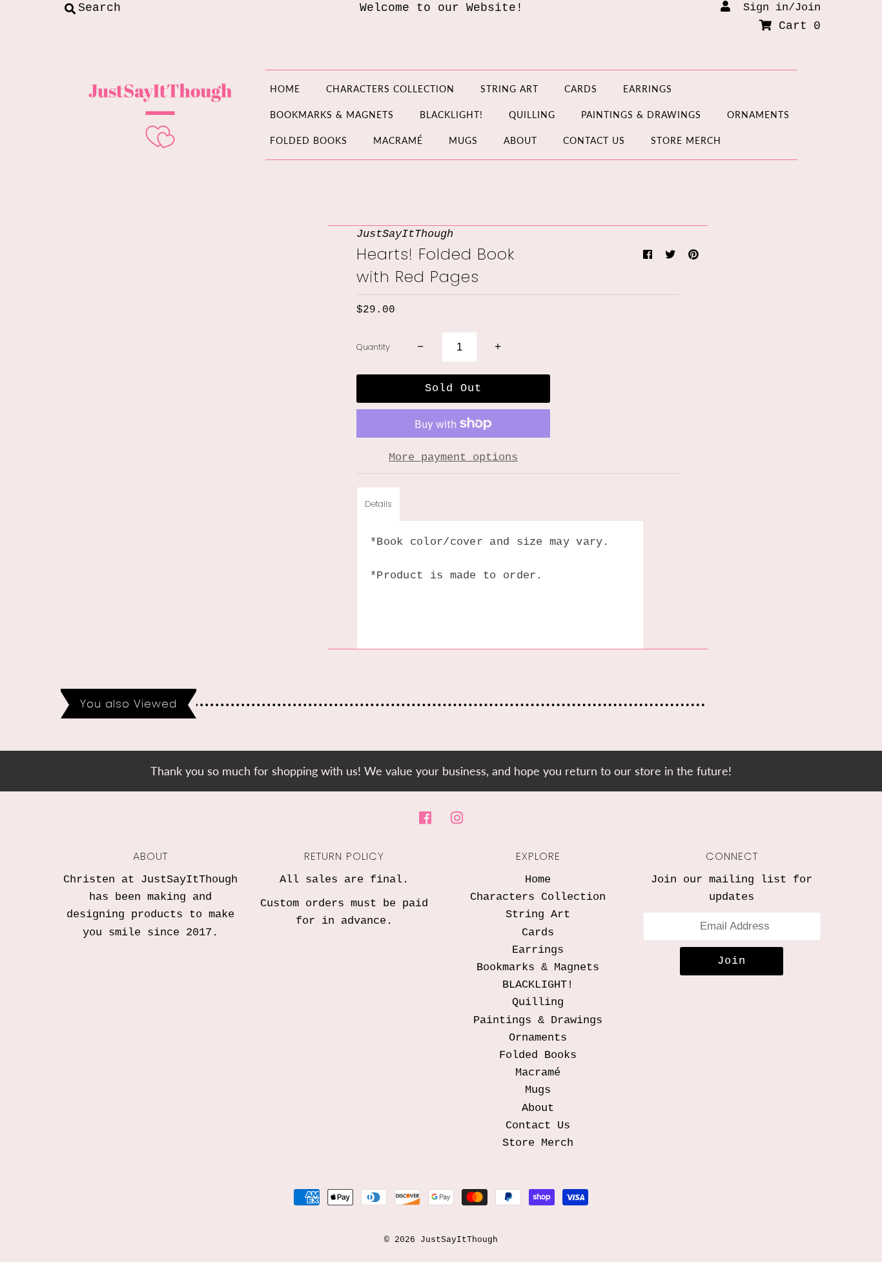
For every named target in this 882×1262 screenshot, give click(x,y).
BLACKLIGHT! (451, 114)
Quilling (532, 114)
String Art (509, 88)
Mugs (463, 140)
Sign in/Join (775, 7)
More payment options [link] (453, 457)
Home (285, 88)
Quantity (373, 347)
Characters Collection (390, 88)
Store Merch (686, 140)
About (520, 140)
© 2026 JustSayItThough (441, 1240)
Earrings (647, 88)
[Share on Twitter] (673, 255)
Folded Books (308, 140)
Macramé (398, 140)
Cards (580, 88)
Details (378, 504)
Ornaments (758, 114)
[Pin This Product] (693, 255)
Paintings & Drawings (641, 114)
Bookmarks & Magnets (332, 114)
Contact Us (594, 140)
